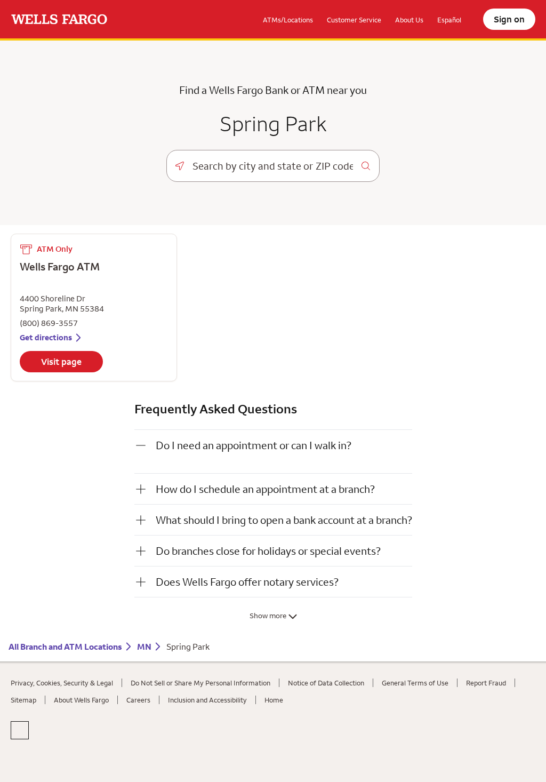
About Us (409, 19)
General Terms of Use (415, 701)
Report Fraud (486, 701)
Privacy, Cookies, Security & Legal (62, 701)
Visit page (61, 389)
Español (449, 19)
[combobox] (272, 165)
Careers (138, 718)
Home (273, 718)
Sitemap (23, 718)
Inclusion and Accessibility (207, 718)
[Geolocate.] (179, 166)
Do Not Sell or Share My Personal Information (200, 701)
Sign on (509, 19)
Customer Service (354, 19)
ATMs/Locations (288, 19)
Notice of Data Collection (326, 701)
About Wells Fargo (81, 718)
